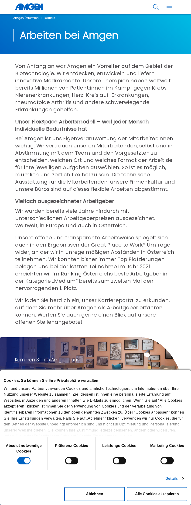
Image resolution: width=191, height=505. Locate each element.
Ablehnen (94, 494)
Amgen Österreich (26, 18)
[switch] (71, 460)
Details (171, 479)
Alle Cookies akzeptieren (157, 494)
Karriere (49, 18)
